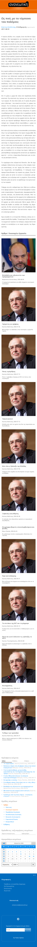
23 (33, 856)
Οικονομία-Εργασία (12, 810)
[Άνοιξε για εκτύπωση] (31, 33)
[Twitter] (18, 919)
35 (3, 858)
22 (29, 856)
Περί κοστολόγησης (9, 576)
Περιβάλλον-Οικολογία (13, 812)
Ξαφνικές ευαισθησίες (10, 513)
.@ (19, 905)
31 (3, 849)
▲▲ (34, 875)
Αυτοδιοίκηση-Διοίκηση (13, 814)
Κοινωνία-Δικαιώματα (13, 817)
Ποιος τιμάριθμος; (8, 371)
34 (3, 856)
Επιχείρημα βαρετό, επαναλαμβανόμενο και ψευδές (18, 527)
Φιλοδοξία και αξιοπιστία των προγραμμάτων (13, 276)
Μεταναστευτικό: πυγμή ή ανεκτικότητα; (20, 791)
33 (3, 854)
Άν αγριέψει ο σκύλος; (19, 780)
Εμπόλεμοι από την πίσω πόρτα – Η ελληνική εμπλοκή (18, 795)
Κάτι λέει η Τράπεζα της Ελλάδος (14, 466)
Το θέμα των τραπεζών (10, 733)
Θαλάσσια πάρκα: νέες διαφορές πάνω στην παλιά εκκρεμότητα (20, 766)
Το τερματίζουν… (19, 763)
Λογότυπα (7, 891)
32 (3, 851)
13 (20, 854)
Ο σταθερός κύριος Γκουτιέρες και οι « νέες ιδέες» (19, 783)
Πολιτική (8, 807)
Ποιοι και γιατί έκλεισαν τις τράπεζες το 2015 (17, 637)
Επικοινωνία (8, 888)
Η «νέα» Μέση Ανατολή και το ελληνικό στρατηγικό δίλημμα (20, 776)
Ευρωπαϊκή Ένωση (12, 819)
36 (3, 861)
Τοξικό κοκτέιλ (7, 419)
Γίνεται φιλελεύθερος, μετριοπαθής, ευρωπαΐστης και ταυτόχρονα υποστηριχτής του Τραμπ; (19, 771)
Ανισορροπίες (7, 686)
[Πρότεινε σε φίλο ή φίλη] (34, 33)
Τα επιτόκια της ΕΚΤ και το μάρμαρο (15, 623)
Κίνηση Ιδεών (10, 822)
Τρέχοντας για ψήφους (10, 324)
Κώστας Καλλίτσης (8, 27)
